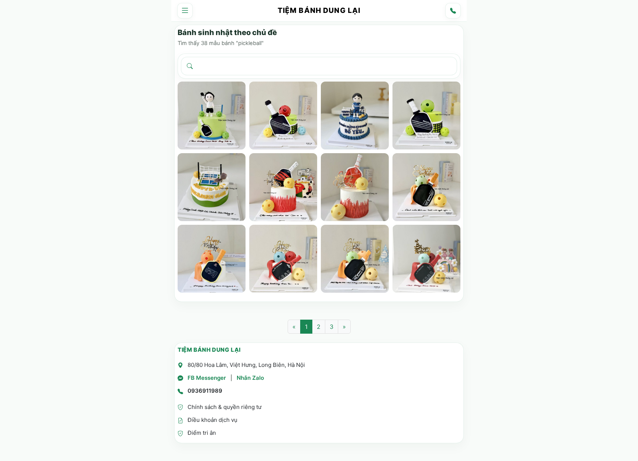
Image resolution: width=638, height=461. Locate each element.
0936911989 (205, 390)
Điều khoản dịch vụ (212, 419)
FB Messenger (207, 377)
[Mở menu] (185, 10)
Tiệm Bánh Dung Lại (319, 10)
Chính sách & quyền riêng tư (224, 406)
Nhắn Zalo (250, 377)
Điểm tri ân (202, 432)
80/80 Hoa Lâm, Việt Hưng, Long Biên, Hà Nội (246, 364)
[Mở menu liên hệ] (453, 10)
